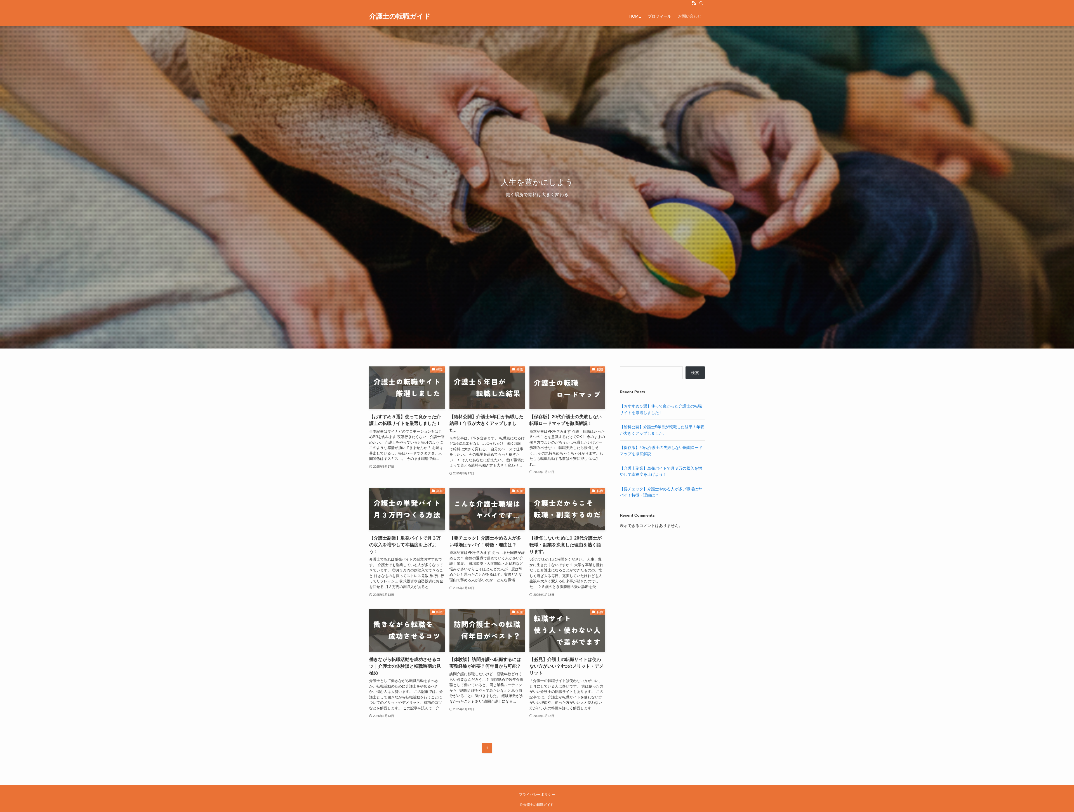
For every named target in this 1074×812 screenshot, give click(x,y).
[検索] (701, 3)
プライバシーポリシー (537, 794)
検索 (695, 372)
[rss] (694, 3)
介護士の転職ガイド (400, 16)
